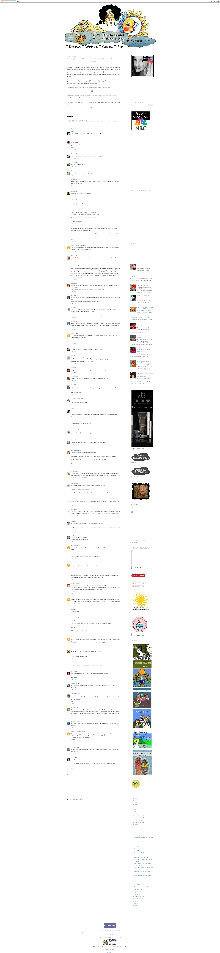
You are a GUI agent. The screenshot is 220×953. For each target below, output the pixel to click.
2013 (134, 809)
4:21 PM (73, 559)
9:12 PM (73, 613)
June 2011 (137, 829)
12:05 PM (73, 446)
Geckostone (73, 707)
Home (93, 796)
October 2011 (138, 820)
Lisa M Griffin (74, 693)
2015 (134, 805)
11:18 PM (73, 667)
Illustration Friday (107, 81)
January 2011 (138, 898)
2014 (134, 807)
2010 (134, 901)
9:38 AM (73, 380)
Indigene (73, 663)
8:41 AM (73, 689)
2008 (134, 906)
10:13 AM (74, 405)
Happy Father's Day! (139, 853)
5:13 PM (73, 743)
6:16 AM (73, 150)
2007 (134, 908)
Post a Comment (71, 774)
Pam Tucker (73, 521)
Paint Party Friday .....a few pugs (141, 857)
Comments (136, 586)
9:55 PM (73, 659)
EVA (72, 408)
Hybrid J (73, 255)
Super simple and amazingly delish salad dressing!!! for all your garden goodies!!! (144, 349)
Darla (72, 355)
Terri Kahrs (73, 597)
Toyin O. (73, 162)
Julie (72, 609)
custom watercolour (97, 121)
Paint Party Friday (96, 81)
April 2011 (137, 892)
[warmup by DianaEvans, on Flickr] (94, 61)
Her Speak (73, 535)
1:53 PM (73, 505)
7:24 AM (73, 158)
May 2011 (137, 889)
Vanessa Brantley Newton (77, 731)
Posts (135, 583)
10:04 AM (74, 394)
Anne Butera (74, 545)
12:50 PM (73, 495)
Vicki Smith (73, 747)
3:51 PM (73, 167)
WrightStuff (73, 307)
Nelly (72, 384)
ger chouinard (74, 649)
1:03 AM (73, 241)
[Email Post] (86, 120)
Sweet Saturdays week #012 (140, 855)
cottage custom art (84, 121)
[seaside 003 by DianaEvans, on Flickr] (94, 108)
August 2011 (138, 824)
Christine (73, 376)
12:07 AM (74, 187)
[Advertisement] (75, 785)
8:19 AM (73, 363)
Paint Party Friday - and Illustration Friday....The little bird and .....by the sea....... (92, 59)
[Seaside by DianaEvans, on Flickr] (94, 91)
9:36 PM (73, 645)
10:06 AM (74, 703)
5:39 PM (73, 569)
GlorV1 (72, 131)
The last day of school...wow (140, 835)
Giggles (73, 671)
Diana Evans (107, 121)
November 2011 (138, 818)
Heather (73, 153)
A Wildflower (74, 721)
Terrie (72, 440)
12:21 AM (74, 196)
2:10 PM (73, 517)
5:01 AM (73, 317)
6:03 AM (73, 329)
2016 (134, 802)
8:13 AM (73, 753)
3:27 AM (73, 279)
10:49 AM (74, 717)
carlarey (73, 199)
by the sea (75, 121)
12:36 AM (74, 771)
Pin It (74, 117)
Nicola (72, 321)
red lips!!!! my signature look (142, 285)
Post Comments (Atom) (78, 799)
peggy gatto (73, 429)
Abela (72, 283)
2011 (134, 813)
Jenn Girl (73, 191)
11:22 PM (73, 136)
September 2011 (138, 822)
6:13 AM (73, 343)
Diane (72, 170)
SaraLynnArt (74, 483)
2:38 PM (73, 727)
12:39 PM (73, 175)
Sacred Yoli (73, 583)
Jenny (72, 509)
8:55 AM (73, 372)
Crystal (72, 471)
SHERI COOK (74, 683)
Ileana (72, 367)
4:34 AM (73, 303)
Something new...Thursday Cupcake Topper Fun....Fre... (142, 831)
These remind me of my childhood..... (142, 887)
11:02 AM (74, 425)
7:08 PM (73, 593)
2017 (134, 800)
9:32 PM (73, 633)
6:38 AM (73, 351)
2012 (134, 811)
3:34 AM (73, 291)
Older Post (118, 796)
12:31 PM (73, 467)
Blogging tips (110, 952)
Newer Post (69, 796)
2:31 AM (73, 679)
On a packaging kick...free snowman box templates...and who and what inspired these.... (144, 374)
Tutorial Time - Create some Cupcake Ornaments (142, 296)
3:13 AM (73, 262)
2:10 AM (73, 251)
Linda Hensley (74, 499)
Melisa (72, 573)
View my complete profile (138, 506)
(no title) (138, 265)
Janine (72, 140)
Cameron (73, 757)
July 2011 (137, 827)
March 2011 (138, 894)
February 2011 (138, 896)
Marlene (73, 562)
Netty (72, 295)
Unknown (73, 333)
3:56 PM (73, 541)
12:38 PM (73, 479)
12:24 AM (74, 206)
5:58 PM (73, 579)
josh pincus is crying (76, 398)
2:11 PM (73, 531)
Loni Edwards (74, 179)
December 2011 (138, 815)
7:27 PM (73, 605)
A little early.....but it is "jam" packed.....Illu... (141, 845)
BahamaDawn (74, 637)
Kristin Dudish (74, 450)
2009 (134, 903)
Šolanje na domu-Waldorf (77, 245)
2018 (134, 798)
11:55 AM (74, 436)
